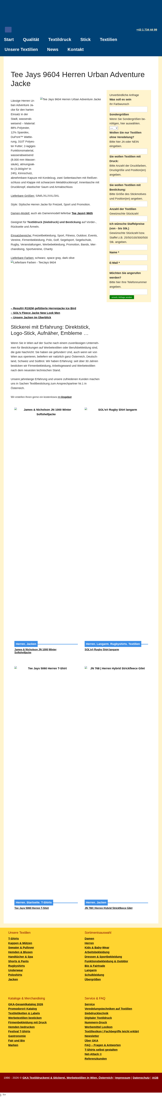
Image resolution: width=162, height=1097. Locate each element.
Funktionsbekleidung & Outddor (106, 961)
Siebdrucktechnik (96, 1013)
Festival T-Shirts (19, 1031)
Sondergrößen (119, 114)
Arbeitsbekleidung (97, 952)
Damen (89, 938)
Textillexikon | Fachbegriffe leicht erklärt (112, 1031)
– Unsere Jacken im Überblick (31, 317)
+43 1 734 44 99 (146, 29)
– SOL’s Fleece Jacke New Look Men (35, 312)
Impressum (122, 1077)
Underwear (15, 970)
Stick (85, 39)
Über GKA (91, 1040)
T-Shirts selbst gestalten (101, 1049)
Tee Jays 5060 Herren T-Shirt (31, 908)
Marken (13, 1045)
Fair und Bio (16, 1040)
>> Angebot (65, 397)
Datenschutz (141, 1077)
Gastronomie (17, 1036)
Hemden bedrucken (21, 1027)
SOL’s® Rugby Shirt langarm (102, 649)
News (52, 49)
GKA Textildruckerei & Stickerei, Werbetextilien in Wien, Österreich (67, 1077)
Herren (20, 644)
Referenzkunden (96, 1058)
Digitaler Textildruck (98, 1017)
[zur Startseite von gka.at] (81, 14)
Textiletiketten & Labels (24, 1013)
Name (114, 252)
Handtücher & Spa (20, 956)
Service (90, 1004)
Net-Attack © (93, 1054)
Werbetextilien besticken (25, 1017)
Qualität (31, 39)
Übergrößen (93, 979)
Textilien (108, 39)
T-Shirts (46, 902)
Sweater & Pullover (21, 947)
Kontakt (76, 49)
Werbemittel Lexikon (98, 1027)
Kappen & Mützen (20, 943)
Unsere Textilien (21, 49)
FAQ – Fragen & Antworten (103, 1045)
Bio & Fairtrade (95, 965)
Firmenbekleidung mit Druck (27, 1022)
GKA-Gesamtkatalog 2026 (25, 1004)
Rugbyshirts (118, 644)
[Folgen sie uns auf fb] (8, 30)
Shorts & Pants (18, 961)
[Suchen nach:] (155, 47)
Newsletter (92, 1036)
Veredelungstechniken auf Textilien (108, 1008)
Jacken (31, 644)
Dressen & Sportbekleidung (103, 956)
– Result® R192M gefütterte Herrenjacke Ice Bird (43, 308)
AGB (155, 1077)
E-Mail (114, 262)
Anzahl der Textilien (122, 209)
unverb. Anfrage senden (122, 297)
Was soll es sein (120, 99)
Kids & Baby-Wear (97, 947)
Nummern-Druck (96, 1022)
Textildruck (59, 39)
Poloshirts (15, 974)
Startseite (33, 902)
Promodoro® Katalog (22, 1008)
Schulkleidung (94, 974)
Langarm (103, 644)
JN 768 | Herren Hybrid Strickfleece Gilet (108, 908)
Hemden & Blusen (20, 952)
